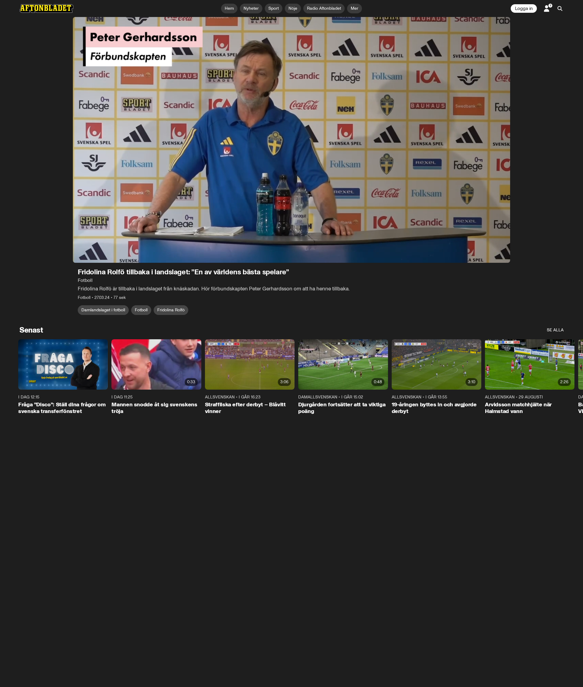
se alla (555, 330)
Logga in (524, 8)
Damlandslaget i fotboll (103, 310)
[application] (291, 140)
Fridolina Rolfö (171, 310)
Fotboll (141, 310)
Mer (354, 8)
